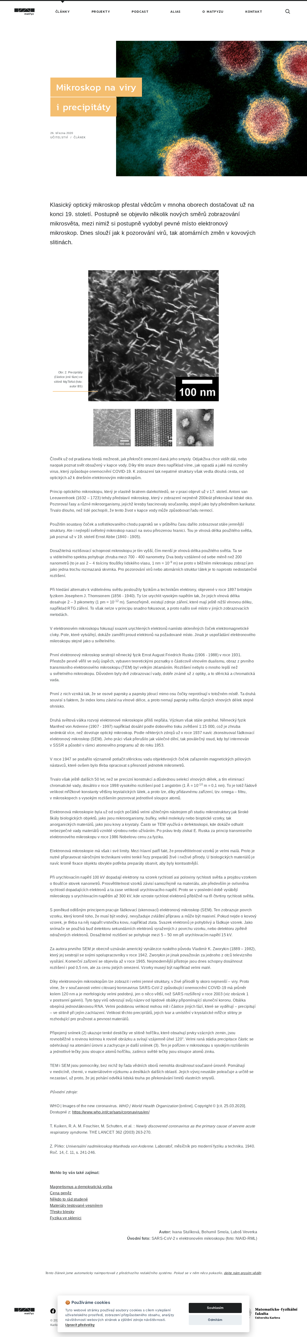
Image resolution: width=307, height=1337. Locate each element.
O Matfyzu (213, 11)
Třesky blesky (62, 1211)
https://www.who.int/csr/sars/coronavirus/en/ (110, 1112)
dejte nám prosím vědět (242, 1273)
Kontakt (253, 11)
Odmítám (215, 1320)
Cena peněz (60, 1193)
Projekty (101, 11)
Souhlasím (215, 1308)
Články (62, 11)
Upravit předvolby (80, 1325)
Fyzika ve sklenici (66, 1218)
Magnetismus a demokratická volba (81, 1187)
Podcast (140, 11)
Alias (175, 11)
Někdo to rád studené (69, 1199)
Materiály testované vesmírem (76, 1205)
